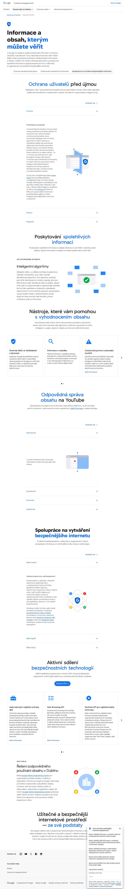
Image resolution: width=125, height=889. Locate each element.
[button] (62, 111)
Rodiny (9, 868)
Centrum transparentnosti (17, 872)
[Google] (10, 883)
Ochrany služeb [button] (43, 9)
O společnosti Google (25, 883)
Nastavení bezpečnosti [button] (63, 9)
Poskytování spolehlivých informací (55, 71)
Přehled (6, 9)
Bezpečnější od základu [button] (22, 9)
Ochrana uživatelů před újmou (25, 71)
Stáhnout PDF (61, 684)
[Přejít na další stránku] (121, 357)
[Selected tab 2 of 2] (63, 384)
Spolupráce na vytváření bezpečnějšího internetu (92, 71)
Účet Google (116, 3)
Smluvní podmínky (76, 883)
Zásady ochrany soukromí (58, 883)
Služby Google (40, 883)
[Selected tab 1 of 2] (61, 384)
